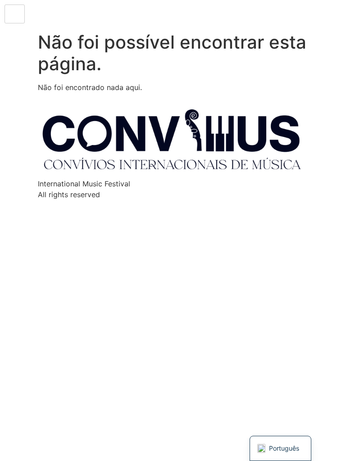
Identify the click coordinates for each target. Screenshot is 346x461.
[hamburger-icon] (15, 14)
